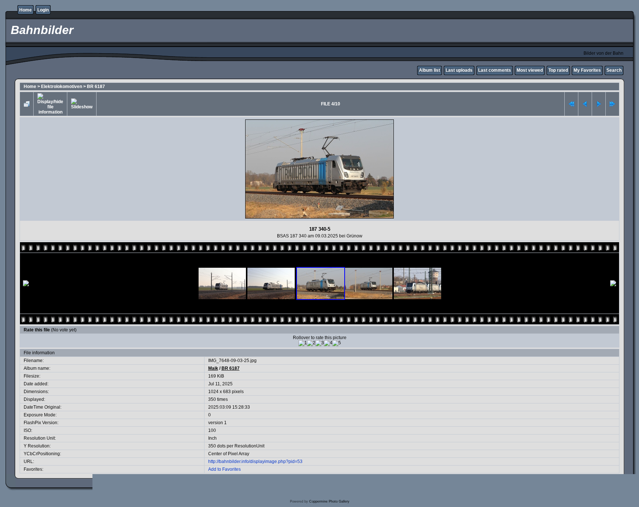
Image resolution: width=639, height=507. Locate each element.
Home (25, 10)
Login (43, 10)
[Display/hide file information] (50, 104)
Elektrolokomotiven (61, 86)
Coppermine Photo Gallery (329, 501)
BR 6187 (96, 86)
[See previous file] (585, 104)
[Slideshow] (81, 104)
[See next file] (598, 104)
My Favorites (587, 70)
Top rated (558, 70)
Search (614, 70)
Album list (429, 70)
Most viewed (530, 70)
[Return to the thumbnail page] (26, 104)
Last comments (494, 70)
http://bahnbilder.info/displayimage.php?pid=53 (255, 461)
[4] (328, 343)
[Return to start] (571, 104)
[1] (302, 343)
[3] (319, 343)
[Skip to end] (612, 104)
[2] (311, 343)
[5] (336, 343)
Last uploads (459, 70)
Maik (213, 368)
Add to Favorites (224, 469)
